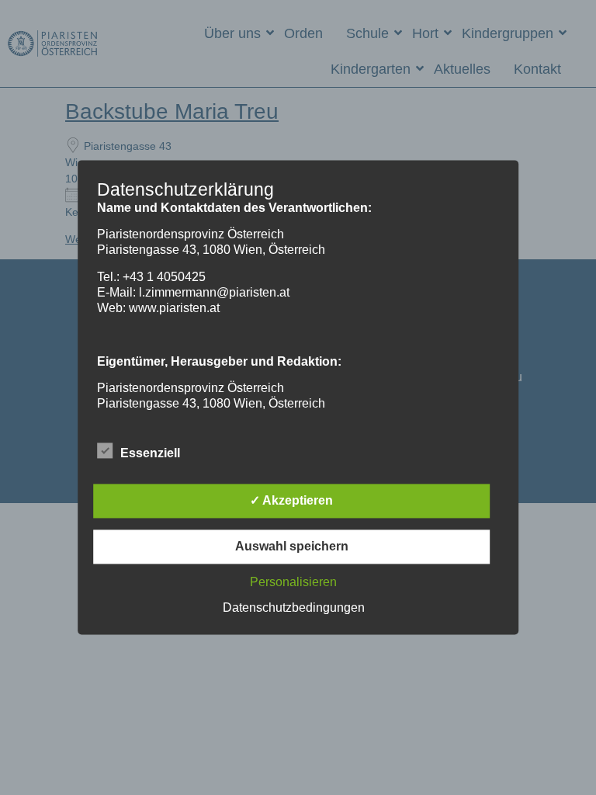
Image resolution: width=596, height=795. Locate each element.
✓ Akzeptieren (291, 501)
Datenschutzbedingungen (294, 608)
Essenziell (150, 453)
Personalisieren (293, 582)
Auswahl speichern (291, 547)
